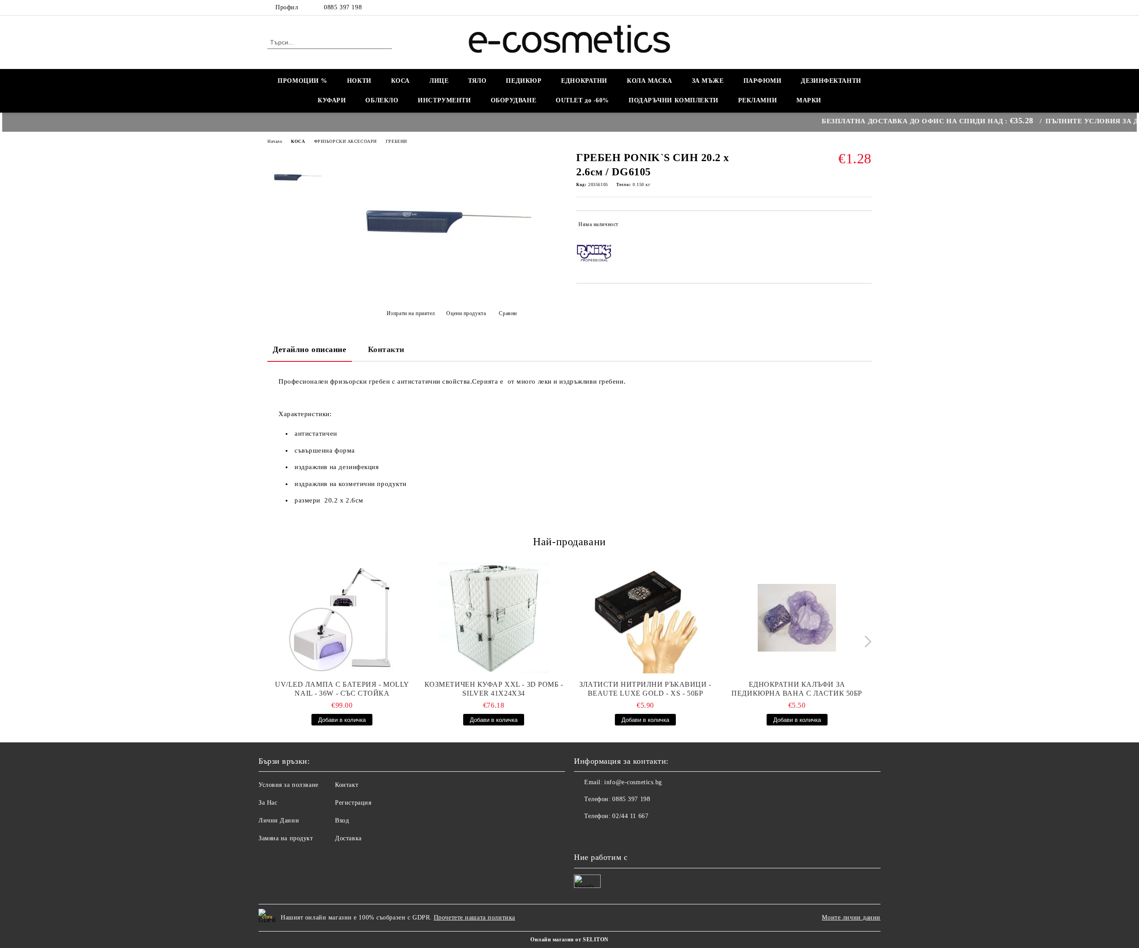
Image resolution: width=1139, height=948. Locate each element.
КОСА (400, 80)
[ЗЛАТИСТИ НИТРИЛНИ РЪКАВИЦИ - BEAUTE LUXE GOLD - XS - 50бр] (645, 618)
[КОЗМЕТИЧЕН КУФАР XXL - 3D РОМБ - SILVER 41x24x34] (494, 618)
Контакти (386, 349)
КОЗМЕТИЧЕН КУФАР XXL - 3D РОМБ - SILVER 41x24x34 (493, 689)
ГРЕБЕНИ (396, 141)
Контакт (346, 785)
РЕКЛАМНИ (757, 100)
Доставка (348, 838)
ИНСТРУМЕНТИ (444, 100)
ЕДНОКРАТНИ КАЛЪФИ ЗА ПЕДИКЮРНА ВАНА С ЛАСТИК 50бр (796, 689)
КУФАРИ (332, 100)
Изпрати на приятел (411, 313)
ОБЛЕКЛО (381, 100)
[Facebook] (867, 7)
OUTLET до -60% (582, 100)
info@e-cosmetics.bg (633, 782)
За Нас (267, 802)
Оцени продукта (466, 313)
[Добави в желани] (865, 226)
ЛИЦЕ (438, 80)
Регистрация (353, 802)
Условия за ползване (288, 785)
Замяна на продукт (285, 838)
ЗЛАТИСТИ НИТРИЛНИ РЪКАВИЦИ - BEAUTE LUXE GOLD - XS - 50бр (645, 689)
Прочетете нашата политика (474, 917)
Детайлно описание (310, 349)
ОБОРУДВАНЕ (514, 100)
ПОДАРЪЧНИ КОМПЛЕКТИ (674, 100)
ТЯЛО (477, 80)
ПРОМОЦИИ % (302, 80)
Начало (274, 141)
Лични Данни (278, 820)
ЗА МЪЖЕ (708, 80)
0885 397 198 (343, 7)
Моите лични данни (851, 917)
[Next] (866, 642)
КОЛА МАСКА (649, 80)
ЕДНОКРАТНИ (584, 80)
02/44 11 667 (630, 816)
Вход (342, 820)
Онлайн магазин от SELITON (569, 939)
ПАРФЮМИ (762, 80)
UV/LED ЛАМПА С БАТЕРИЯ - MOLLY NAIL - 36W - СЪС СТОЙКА (342, 689)
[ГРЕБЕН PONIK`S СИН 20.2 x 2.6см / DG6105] (448, 291)
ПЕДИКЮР (523, 80)
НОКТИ (359, 80)
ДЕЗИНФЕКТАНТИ (831, 80)
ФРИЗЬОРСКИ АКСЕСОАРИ (345, 141)
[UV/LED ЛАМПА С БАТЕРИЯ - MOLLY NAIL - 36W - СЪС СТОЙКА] (342, 618)
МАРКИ (808, 100)
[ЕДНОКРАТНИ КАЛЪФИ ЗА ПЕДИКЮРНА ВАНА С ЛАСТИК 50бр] (797, 618)
